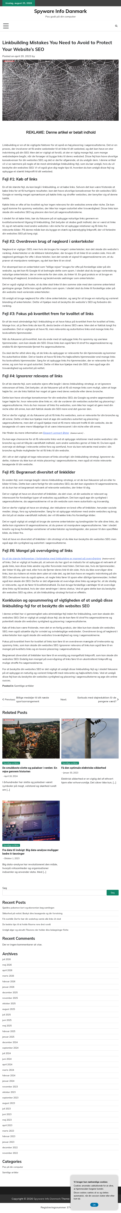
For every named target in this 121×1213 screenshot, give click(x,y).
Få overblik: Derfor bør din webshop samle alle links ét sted (31, 918)
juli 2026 (6, 959)
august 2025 (8, 1009)
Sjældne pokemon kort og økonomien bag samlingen (28, 907)
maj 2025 (7, 1025)
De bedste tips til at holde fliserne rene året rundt (26, 924)
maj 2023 (7, 1119)
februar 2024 (8, 1075)
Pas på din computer (12, 1167)
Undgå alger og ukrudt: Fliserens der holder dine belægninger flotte (35, 929)
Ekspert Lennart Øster (56, 432)
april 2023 (7, 1125)
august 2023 (8, 1103)
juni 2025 (7, 1020)
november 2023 (10, 1086)
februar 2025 (8, 1031)
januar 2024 (8, 1081)
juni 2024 (7, 1059)
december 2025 (10, 992)
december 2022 (10, 1147)
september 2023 (10, 1097)
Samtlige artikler (24, 685)
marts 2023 (8, 1130)
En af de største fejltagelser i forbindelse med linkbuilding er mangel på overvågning (51, 558)
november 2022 (10, 1153)
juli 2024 (6, 1053)
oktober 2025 (9, 1003)
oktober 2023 (9, 1092)
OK (94, 1204)
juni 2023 (7, 1114)
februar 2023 (8, 1136)
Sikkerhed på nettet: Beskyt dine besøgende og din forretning (32, 913)
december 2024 (10, 1042)
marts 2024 (8, 1070)
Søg (4, 887)
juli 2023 (6, 1108)
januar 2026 (8, 987)
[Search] (116, 26)
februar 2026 (8, 981)
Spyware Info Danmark (60, 11)
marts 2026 (8, 975)
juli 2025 (6, 1014)
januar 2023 (8, 1142)
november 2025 (10, 998)
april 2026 (7, 970)
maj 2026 (7, 964)
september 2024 (10, 1047)
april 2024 (7, 1064)
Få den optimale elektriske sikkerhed (83, 767)
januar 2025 (8, 1036)
